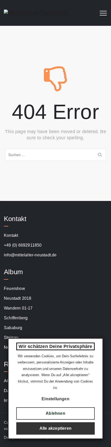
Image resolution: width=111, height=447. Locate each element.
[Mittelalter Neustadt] (36, 13)
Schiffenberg (16, 318)
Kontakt (11, 235)
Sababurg (13, 328)
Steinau (11, 337)
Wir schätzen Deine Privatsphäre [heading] (55, 346)
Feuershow (14, 288)
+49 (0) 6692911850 (23, 245)
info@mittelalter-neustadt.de (30, 255)
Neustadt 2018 (17, 298)
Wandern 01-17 (18, 308)
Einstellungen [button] (55, 399)
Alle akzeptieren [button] (55, 428)
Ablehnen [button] (55, 413)
